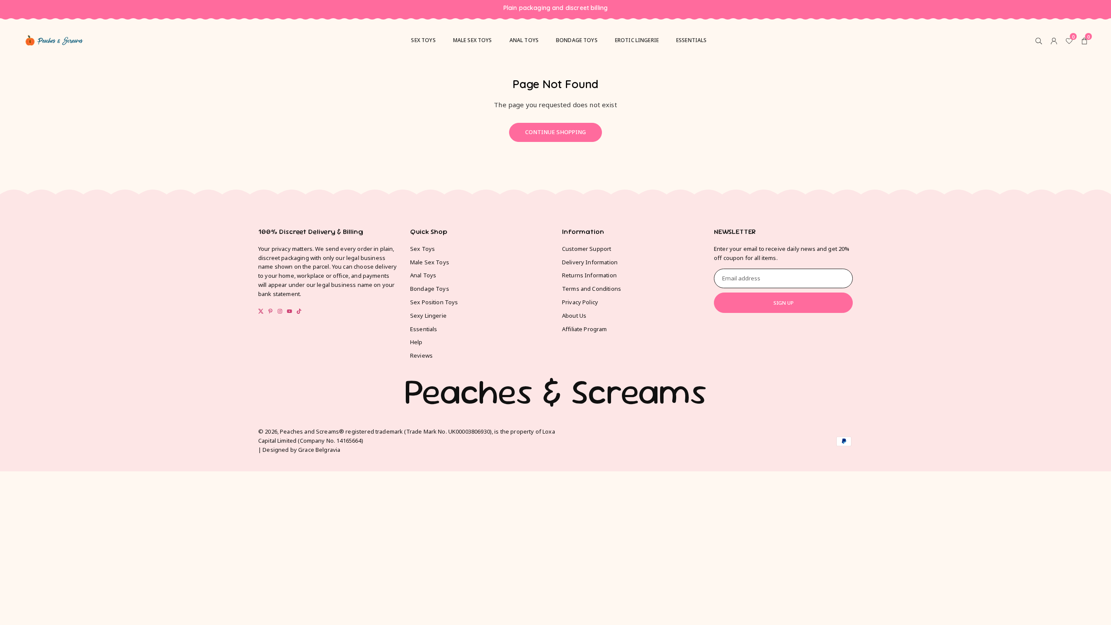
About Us (574, 315)
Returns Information (589, 275)
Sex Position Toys (434, 302)
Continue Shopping (555, 132)
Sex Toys (422, 249)
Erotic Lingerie (637, 40)
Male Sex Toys (429, 262)
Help (416, 342)
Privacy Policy (580, 302)
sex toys (423, 40)
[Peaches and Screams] (54, 39)
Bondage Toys (577, 40)
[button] (1084, 40)
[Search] (1038, 40)
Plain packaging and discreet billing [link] (555, 8)
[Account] (1054, 40)
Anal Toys (524, 40)
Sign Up (783, 302)
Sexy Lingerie (428, 315)
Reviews (421, 355)
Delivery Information (590, 262)
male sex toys (472, 40)
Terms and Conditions (591, 289)
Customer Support (586, 249)
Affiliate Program (584, 329)
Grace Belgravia (319, 450)
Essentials (691, 40)
